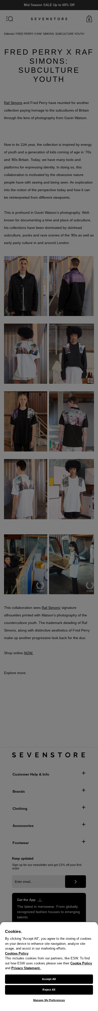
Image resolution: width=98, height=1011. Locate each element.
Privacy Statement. (25, 968)
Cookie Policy (81, 963)
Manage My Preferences (49, 1000)
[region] (49, 966)
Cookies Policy (16, 953)
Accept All (49, 979)
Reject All (48, 989)
